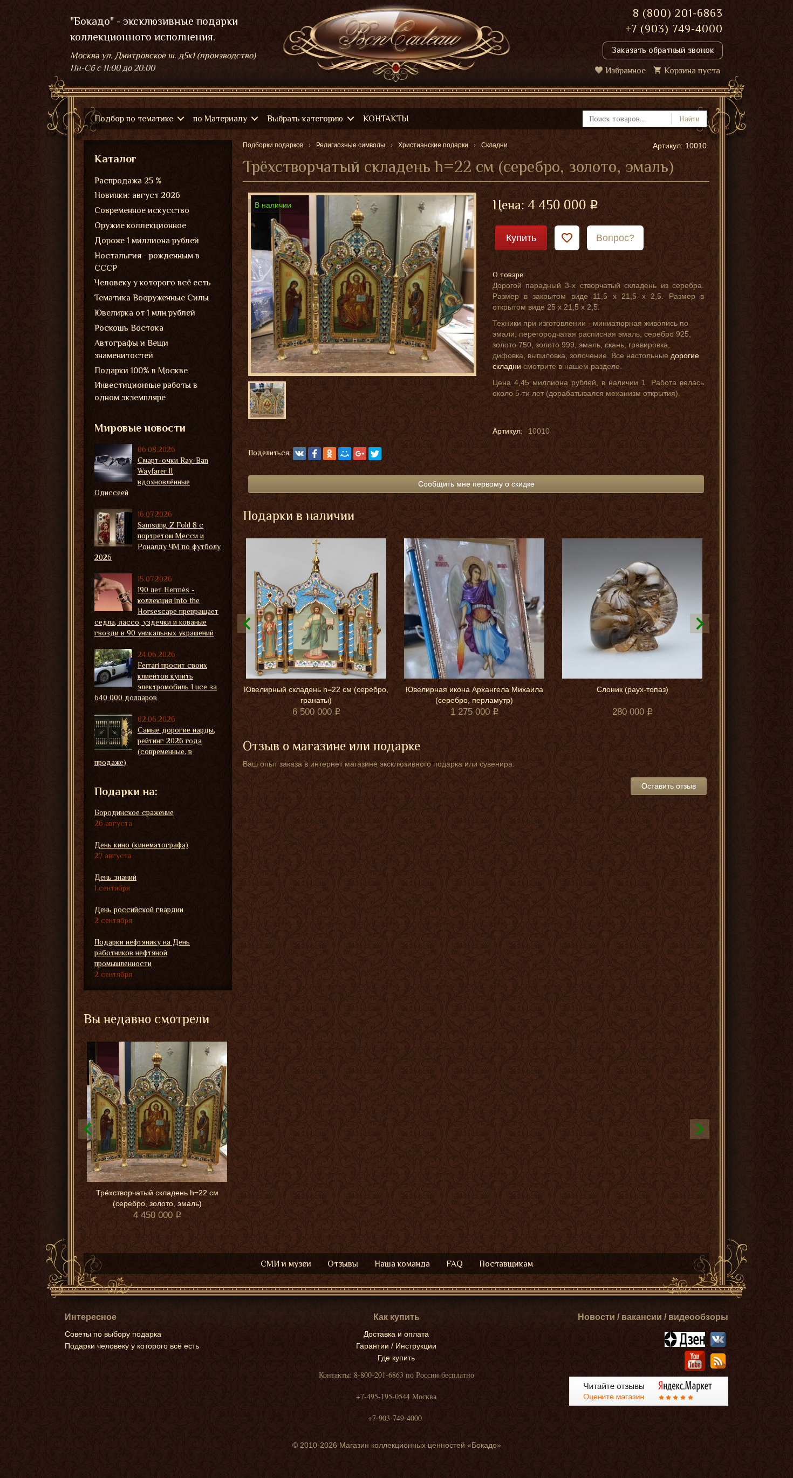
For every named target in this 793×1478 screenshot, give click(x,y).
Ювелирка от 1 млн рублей (144, 313)
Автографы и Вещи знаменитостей (131, 349)
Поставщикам (506, 1264)
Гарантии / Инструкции (396, 1346)
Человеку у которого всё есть (152, 283)
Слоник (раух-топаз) (632, 689)
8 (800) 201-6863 (678, 13)
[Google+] (359, 453)
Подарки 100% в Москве (141, 370)
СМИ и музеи (286, 1264)
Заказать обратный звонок (662, 50)
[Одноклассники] (329, 453)
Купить (521, 237)
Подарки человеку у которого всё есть (132, 1346)
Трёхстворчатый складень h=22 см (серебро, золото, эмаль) (157, 1198)
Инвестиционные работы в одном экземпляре (145, 391)
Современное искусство (141, 210)
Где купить (396, 1357)
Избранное (625, 71)
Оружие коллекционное (140, 225)
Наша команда (402, 1264)
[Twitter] (374, 453)
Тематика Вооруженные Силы (151, 298)
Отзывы (342, 1264)
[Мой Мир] (344, 453)
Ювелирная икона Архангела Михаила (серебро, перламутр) (474, 694)
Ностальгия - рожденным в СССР (147, 262)
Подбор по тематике (133, 119)
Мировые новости (140, 428)
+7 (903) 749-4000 (674, 29)
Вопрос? (615, 237)
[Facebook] (314, 453)
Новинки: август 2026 (137, 195)
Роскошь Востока (128, 328)
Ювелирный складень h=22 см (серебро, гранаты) (316, 694)
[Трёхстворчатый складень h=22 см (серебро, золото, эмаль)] (362, 283)
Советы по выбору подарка (113, 1334)
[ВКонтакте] (299, 453)
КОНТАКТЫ (386, 119)
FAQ (454, 1264)
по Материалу (220, 119)
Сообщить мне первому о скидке (476, 484)
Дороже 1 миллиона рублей (146, 240)
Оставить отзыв (668, 786)
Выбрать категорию (305, 119)
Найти (689, 118)
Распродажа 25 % (128, 181)
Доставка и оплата (396, 1334)
